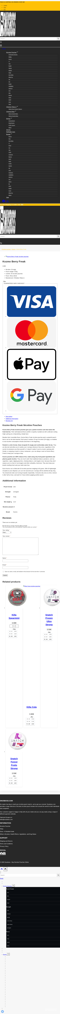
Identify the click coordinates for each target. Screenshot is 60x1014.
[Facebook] (3, 202)
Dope (10, 104)
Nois (10, 138)
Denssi (10, 59)
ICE (9, 81)
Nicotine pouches (6, 249)
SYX (9, 90)
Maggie (10, 95)
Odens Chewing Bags (13, 113)
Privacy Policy (4, 846)
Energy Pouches (7, 883)
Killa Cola (32, 707)
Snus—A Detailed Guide (7, 831)
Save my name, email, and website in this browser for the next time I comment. (25, 571)
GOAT (10, 99)
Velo (9, 63)
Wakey (10, 127)
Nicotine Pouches (5, 826)
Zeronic (8, 130)
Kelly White (11, 75)
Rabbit (10, 66)
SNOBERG (11, 86)
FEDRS (10, 70)
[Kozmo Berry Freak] (17, 256)
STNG (10, 152)
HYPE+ (10, 163)
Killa (9, 93)
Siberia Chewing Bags (13, 116)
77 (9, 61)
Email (4, 565)
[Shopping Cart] (1, 46)
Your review (6, 536)
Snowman (11, 172)
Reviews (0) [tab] (9, 421)
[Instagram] (8, 202)
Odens (10, 181)
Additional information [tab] (12, 418)
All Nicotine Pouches (13, 54)
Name (4, 558)
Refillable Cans (10, 132)
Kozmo (13, 249)
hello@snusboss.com (6, 819)
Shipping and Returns (6, 841)
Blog (5, 9)
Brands (5, 954)
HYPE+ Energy (12, 125)
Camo (10, 190)
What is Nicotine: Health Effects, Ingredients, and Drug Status (18, 834)
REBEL (10, 57)
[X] (6, 202)
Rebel (10, 145)
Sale (7, 197)
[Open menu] (2, 208)
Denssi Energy (12, 120)
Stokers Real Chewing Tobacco (15, 109)
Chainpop (11, 154)
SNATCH (10, 88)
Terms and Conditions (6, 843)
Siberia (10, 68)
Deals (4, 48)
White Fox (11, 77)
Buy (5, 281)
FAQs (5, 7)
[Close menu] (0, 872)
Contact (5, 5)
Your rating (6, 530)
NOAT (10, 97)
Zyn (9, 79)
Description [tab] (9, 416)
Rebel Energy (11, 123)
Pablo (10, 72)
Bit (9, 184)
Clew (10, 102)
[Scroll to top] (1, 869)
